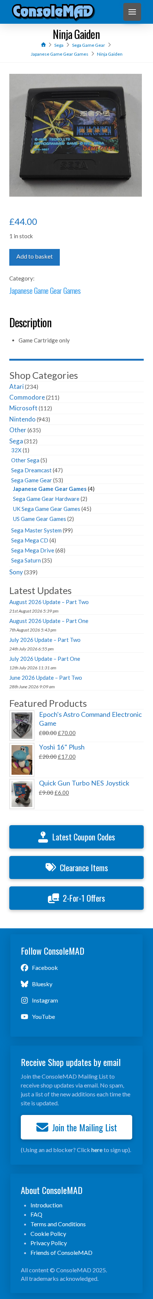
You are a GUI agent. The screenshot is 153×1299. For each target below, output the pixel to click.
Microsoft (23, 408)
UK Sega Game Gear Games (46, 508)
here (96, 1149)
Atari (16, 386)
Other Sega (25, 460)
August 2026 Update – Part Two (49, 601)
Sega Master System (36, 530)
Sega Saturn (26, 560)
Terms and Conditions (58, 1223)
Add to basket (34, 256)
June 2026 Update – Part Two (45, 677)
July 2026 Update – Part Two (45, 639)
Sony (16, 572)
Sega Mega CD (29, 540)
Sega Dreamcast (31, 470)
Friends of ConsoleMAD (61, 1252)
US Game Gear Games (39, 518)
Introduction (46, 1204)
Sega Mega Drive (32, 550)
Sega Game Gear (31, 480)
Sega (16, 441)
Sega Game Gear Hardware (46, 498)
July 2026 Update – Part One (44, 658)
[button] (132, 12)
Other (17, 430)
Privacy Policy (48, 1242)
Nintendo (22, 419)
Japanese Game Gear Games (45, 290)
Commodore (27, 397)
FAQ (36, 1214)
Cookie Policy (48, 1233)
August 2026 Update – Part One (48, 620)
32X (16, 450)
